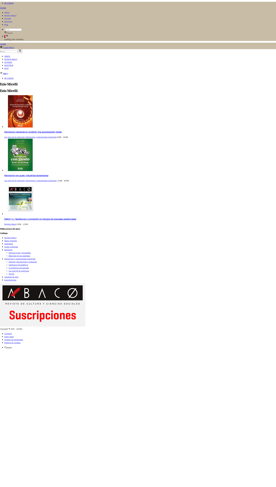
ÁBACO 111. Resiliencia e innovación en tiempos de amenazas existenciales (40, 219)
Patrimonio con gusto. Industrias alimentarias (26, 175)
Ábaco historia (10, 240)
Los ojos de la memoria (14, 137)
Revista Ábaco (10, 15)
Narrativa (8, 249)
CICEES (3, 8)
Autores (7, 18)
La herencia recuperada (19, 268)
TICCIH (11, 274)
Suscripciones (10, 280)
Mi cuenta (9, 3)
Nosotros (8, 21)
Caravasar (8, 243)
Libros (6, 12)
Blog (6, 24)
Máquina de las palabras (19, 255)
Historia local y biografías (20, 252)
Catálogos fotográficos (18, 265)
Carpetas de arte (11, 277)
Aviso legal (9, 336)
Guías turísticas (11, 246)
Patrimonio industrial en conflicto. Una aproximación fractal (33, 132)
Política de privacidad (13, 339)
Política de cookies (12, 342)
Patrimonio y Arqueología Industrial (41, 137)
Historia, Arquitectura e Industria (23, 261)
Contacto (8, 333)
